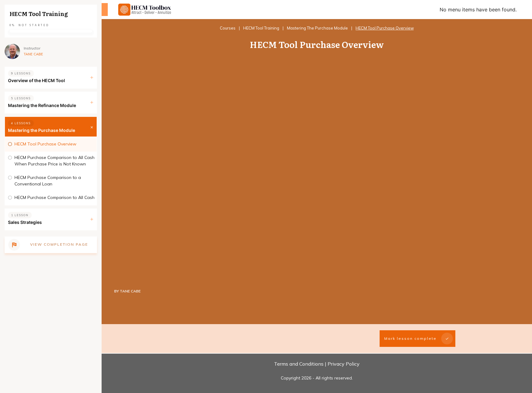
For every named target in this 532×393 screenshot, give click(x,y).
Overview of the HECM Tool (36, 80)
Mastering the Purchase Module (41, 130)
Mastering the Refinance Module (42, 105)
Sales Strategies (25, 222)
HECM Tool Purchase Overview (45, 144)
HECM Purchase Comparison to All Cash (54, 197)
